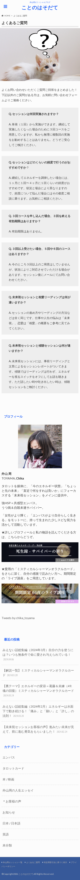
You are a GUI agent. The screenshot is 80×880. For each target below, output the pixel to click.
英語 (6, 834)
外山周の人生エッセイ (18, 790)
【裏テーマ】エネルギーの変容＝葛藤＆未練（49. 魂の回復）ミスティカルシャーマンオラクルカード (38, 690)
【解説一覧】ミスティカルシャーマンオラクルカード (38, 672)
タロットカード (13, 768)
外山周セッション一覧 (12, 862)
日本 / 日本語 (11, 823)
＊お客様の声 (12, 801)
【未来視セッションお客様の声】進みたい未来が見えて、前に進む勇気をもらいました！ (38, 729)
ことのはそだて (40, 7)
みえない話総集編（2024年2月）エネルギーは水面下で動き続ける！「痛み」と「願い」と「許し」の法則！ (38, 711)
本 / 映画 (8, 779)
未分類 (7, 845)
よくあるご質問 (33, 862)
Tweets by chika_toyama (18, 618)
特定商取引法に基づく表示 (55, 862)
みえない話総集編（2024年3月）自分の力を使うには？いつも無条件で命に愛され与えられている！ (38, 654)
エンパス (9, 757)
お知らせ (9, 812)
